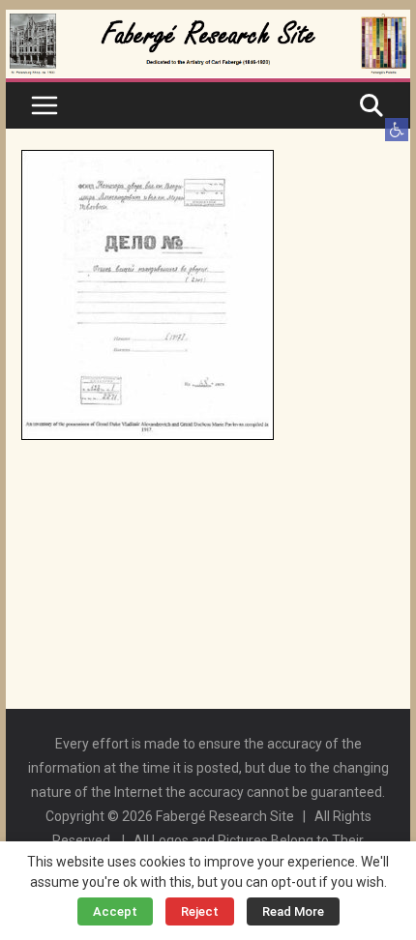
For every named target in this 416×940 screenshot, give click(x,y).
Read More (293, 911)
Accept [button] (115, 911)
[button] (396, 129)
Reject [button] (200, 911)
